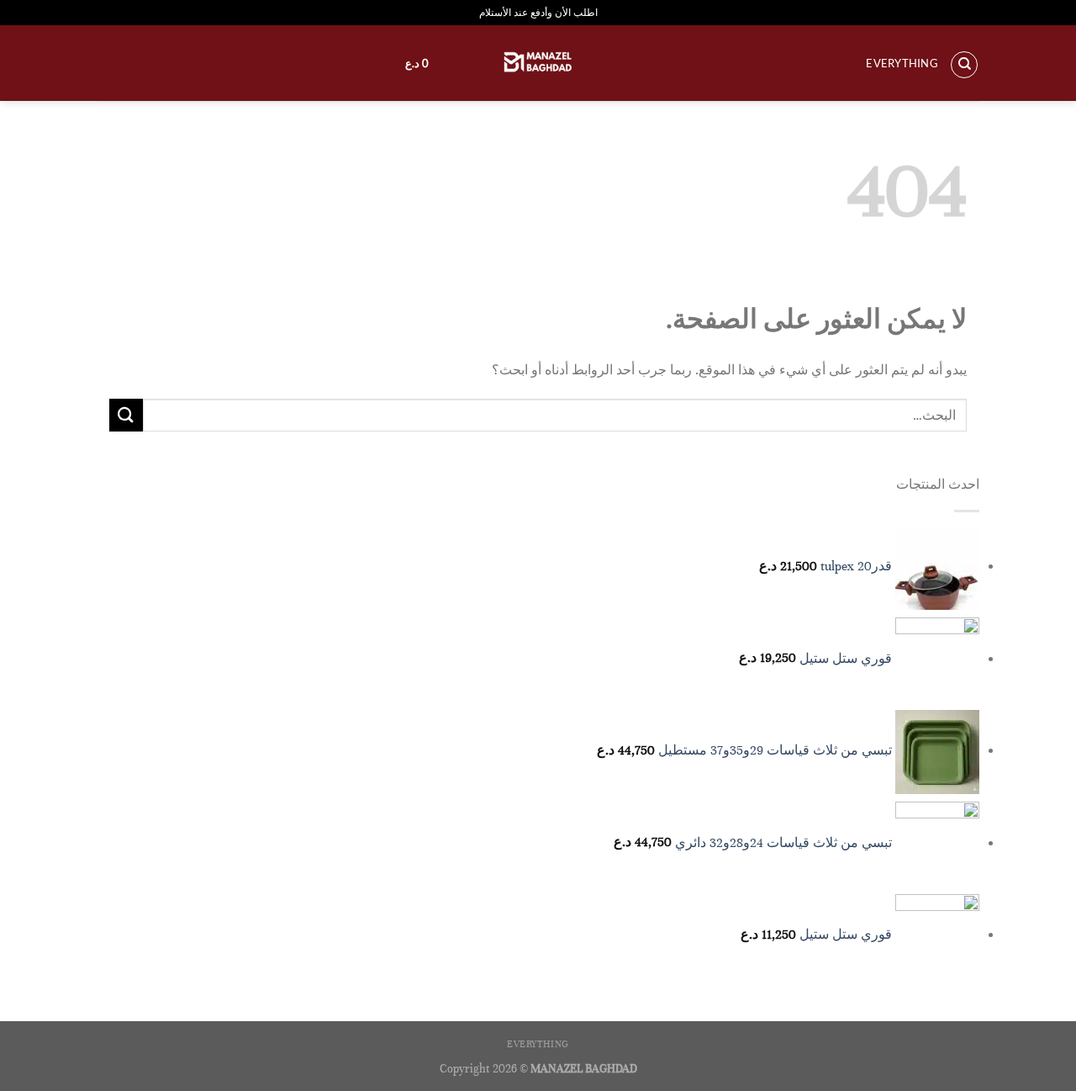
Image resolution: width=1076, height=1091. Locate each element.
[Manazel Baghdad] (538, 63)
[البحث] (964, 64)
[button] (408, 63)
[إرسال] (126, 415)
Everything (902, 63)
